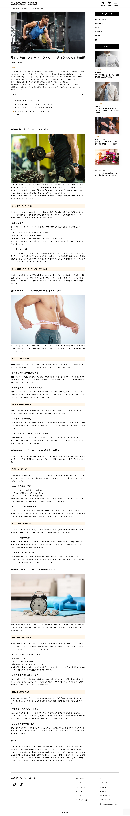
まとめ (17, 115)
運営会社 (103, 791)
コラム (15, 8)
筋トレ (97, 40)
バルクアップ (99, 23)
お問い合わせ (104, 787)
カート (102, 779)
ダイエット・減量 (100, 19)
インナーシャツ (80, 787)
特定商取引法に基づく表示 (108, 804)
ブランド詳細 (79, 779)
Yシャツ (78, 783)
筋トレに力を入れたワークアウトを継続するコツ (33, 111)
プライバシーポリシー (107, 800)
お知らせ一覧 (79, 796)
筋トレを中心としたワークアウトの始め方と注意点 (33, 108)
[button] (82, 94)
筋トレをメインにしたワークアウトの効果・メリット (34, 104)
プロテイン (98, 32)
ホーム (12, 8)
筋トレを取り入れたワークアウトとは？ (29, 101)
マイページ (103, 783)
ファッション (99, 28)
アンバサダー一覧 (81, 800)
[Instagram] (14, 784)
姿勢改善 (97, 36)
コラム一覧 (79, 791)
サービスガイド (105, 796)
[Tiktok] (21, 784)
